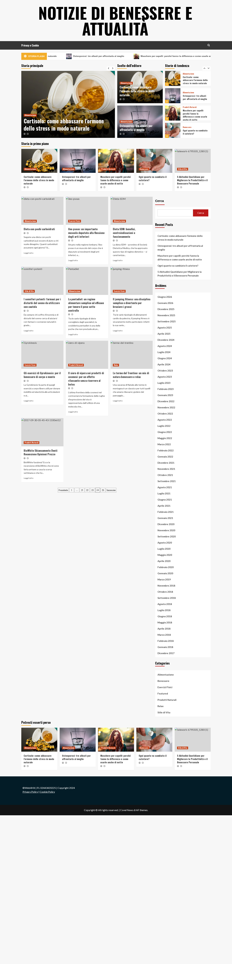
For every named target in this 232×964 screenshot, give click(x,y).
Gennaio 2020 (165, 573)
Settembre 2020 (167, 536)
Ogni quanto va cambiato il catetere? (195, 114)
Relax (116, 365)
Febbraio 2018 (166, 640)
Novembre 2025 (166, 315)
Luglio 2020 (164, 548)
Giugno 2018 (165, 616)
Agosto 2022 (165, 419)
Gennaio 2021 (165, 518)
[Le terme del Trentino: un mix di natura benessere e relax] (131, 355)
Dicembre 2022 (166, 401)
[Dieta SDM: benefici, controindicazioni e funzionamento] (131, 211)
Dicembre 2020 (166, 524)
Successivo (111, 490)
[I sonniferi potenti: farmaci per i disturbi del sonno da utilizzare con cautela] (42, 281)
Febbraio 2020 (166, 567)
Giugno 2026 (165, 296)
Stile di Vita (187, 124)
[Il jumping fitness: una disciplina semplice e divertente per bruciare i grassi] (131, 281)
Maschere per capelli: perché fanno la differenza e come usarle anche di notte (157, 56)
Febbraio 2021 (166, 511)
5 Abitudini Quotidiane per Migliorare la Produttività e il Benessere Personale (194, 132)
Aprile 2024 (164, 364)
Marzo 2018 (164, 634)
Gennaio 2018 (165, 647)
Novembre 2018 (166, 585)
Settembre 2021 (167, 481)
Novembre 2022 (166, 407)
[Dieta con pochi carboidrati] (42, 211)
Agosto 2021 (165, 487)
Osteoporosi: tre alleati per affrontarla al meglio (73, 56)
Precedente (63, 490)
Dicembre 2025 (166, 309)
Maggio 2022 (165, 438)
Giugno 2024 (165, 358)
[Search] (209, 45)
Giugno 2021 (165, 499)
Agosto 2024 (165, 346)
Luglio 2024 (164, 352)
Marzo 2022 (164, 444)
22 (87, 490)
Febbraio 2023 (166, 389)
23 (92, 490)
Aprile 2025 (164, 333)
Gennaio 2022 (165, 456)
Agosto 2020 (165, 542)
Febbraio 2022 (166, 450)
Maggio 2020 (165, 554)
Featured (163, 693)
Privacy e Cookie (30, 45)
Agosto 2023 (165, 376)
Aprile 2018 (164, 628)
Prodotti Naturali (189, 90)
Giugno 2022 (165, 432)
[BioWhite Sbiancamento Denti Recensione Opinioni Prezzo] (42, 432)
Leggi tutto (28, 253)
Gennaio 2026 (165, 303)
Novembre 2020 (166, 530)
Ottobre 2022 (165, 413)
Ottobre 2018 (165, 591)
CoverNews (126, 810)
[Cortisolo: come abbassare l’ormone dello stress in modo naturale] (68, 104)
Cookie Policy (47, 791)
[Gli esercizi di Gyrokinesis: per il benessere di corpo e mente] (42, 355)
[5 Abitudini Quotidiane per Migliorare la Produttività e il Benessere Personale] (172, 130)
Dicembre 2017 (166, 653)
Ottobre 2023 (165, 370)
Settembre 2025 (167, 321)
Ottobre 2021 (165, 475)
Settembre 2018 (167, 597)
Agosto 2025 (165, 327)
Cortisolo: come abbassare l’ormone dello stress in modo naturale (64, 124)
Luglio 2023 (164, 382)
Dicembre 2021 (166, 462)
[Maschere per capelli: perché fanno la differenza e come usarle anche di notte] (172, 95)
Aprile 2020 (164, 561)
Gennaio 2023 (165, 395)
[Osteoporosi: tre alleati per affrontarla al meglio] (172, 78)
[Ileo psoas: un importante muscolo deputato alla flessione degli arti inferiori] (87, 211)
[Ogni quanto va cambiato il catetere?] (172, 113)
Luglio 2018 (164, 610)
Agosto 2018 (165, 604)
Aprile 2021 (164, 505)
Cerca (159, 201)
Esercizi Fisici (74, 221)
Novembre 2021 (166, 468)
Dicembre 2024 (166, 339)
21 (82, 490)
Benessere (187, 110)
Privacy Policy (30, 791)
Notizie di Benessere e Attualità (115, 20)
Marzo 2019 (164, 579)
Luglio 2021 (164, 493)
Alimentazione (30, 115)
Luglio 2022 (164, 425)
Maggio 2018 (165, 622)
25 (103, 490)
